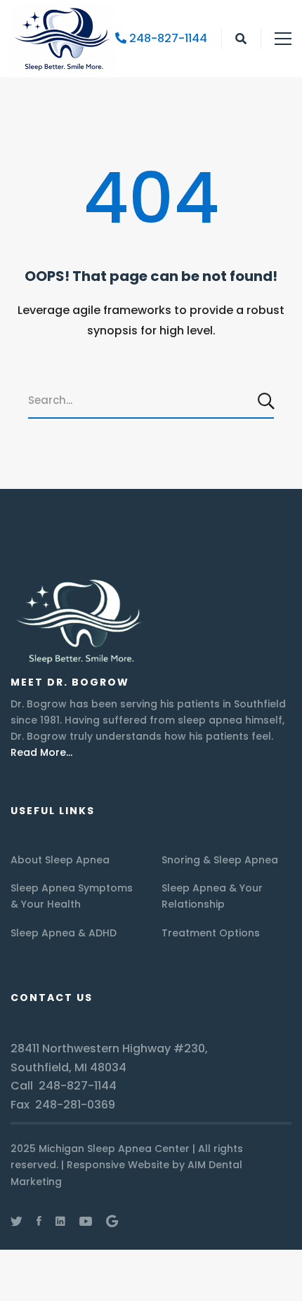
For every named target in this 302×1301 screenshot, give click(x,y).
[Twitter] (16, 1221)
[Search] (267, 401)
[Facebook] (39, 1221)
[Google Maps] (112, 1221)
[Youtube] (86, 1221)
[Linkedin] (60, 1221)
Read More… (41, 752)
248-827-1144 (166, 38)
